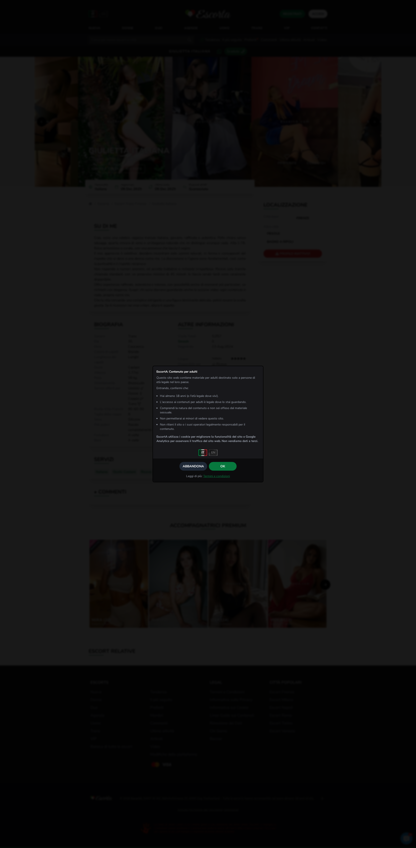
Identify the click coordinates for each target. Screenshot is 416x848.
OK (222, 466)
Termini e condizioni (216, 476)
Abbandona (193, 466)
